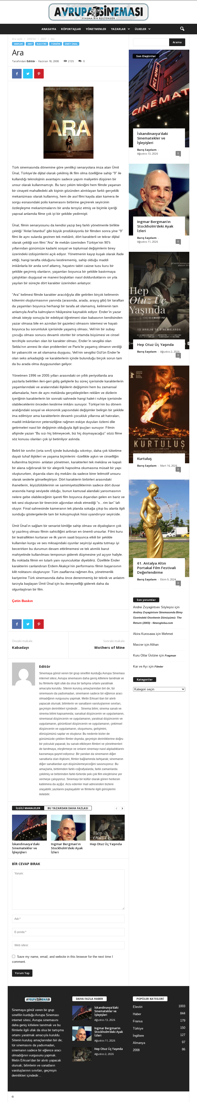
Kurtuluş (144, 458)
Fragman (170, 655)
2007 (43, 39)
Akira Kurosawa (144, 634)
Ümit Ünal (71, 43)
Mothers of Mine (109, 647)
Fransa (137, 1021)
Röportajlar (71, 29)
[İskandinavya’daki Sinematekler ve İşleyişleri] (29, 828)
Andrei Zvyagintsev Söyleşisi (153, 607)
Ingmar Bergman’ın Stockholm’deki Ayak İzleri (67, 848)
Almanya (139, 1043)
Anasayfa (49, 29)
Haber (137, 1014)
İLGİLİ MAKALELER (28, 808)
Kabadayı (20, 647)
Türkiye (55, 43)
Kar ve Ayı (140, 666)
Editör (31, 61)
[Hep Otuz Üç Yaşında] (107, 828)
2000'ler (31, 39)
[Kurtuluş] (159, 414)
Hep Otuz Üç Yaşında (106, 844)
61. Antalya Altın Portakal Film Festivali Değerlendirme (156, 568)
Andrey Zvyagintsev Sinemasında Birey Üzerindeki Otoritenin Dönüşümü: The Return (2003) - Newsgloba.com (158, 617)
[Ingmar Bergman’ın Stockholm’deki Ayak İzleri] (68, 828)
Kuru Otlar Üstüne (145, 655)
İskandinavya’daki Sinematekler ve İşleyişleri (26, 848)
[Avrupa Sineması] (98, 12)
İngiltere (138, 1035)
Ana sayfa (17, 39)
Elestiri (41, 43)
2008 (136, 1050)
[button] (182, 29)
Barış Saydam (146, 149)
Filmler (158, 666)
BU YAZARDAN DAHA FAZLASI (68, 808)
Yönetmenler (96, 29)
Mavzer (138, 644)
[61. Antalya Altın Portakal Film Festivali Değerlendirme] (159, 528)
